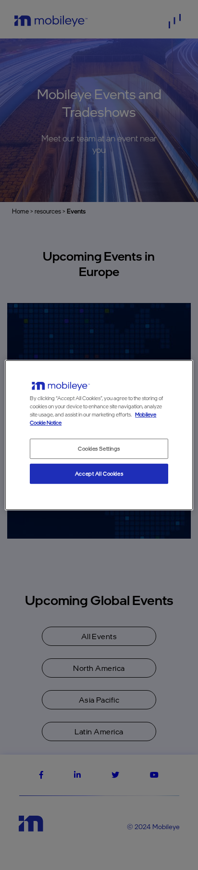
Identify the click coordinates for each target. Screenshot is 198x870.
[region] (99, 435)
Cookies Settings (99, 448)
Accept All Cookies (99, 473)
